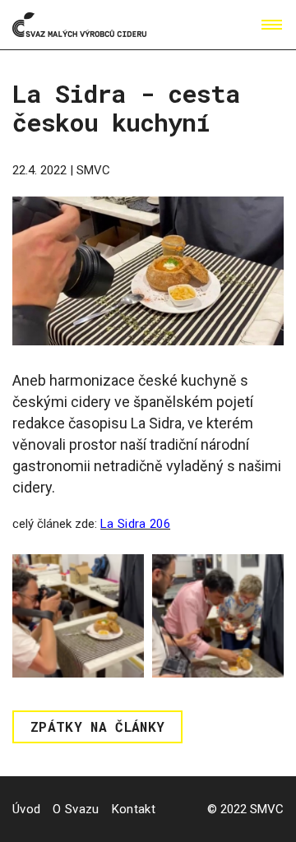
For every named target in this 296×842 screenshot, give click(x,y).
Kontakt (133, 809)
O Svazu (76, 809)
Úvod (26, 809)
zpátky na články (97, 726)
